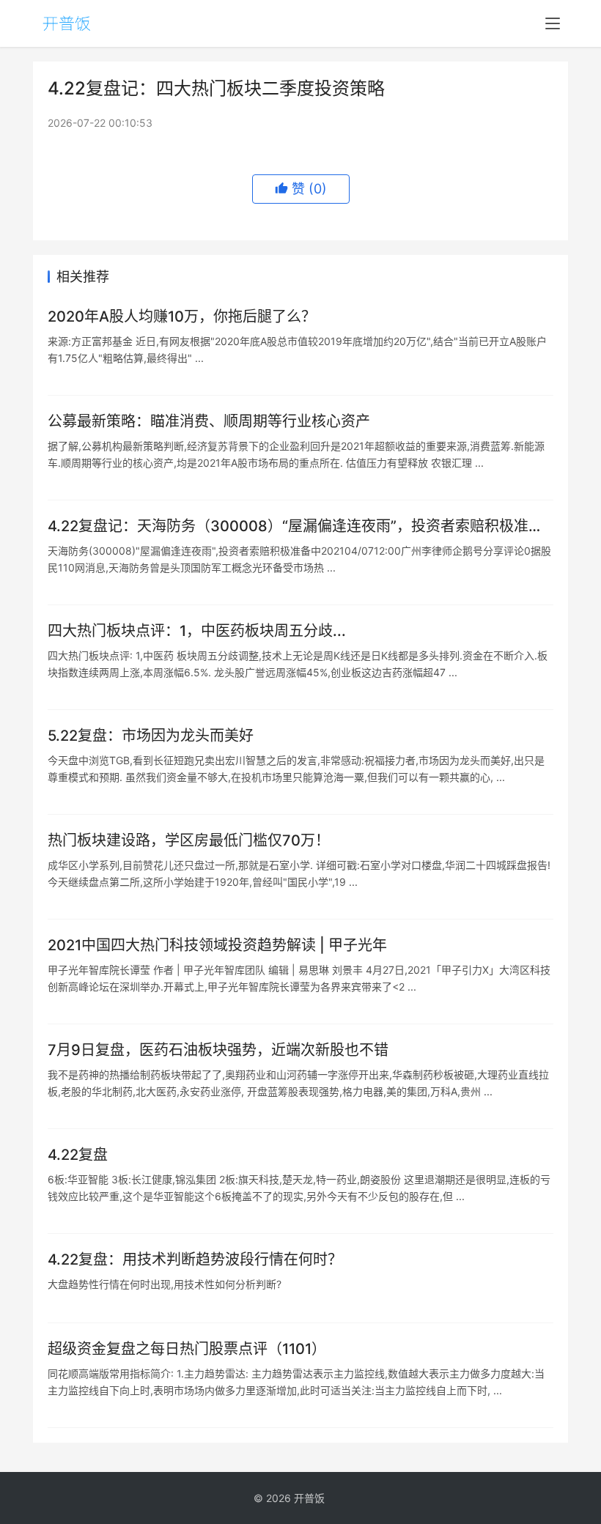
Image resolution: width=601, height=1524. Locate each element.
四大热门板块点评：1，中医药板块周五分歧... (197, 631)
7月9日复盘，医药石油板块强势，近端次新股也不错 (218, 1050)
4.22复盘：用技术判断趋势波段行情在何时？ (195, 1259)
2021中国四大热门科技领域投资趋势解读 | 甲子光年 (217, 945)
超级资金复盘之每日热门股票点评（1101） (187, 1349)
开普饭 (309, 1498)
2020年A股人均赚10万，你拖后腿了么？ (182, 316)
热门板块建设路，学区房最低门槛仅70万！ (189, 840)
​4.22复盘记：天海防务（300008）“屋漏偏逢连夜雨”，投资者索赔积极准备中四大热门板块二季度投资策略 (295, 526)
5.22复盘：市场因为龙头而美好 (151, 735)
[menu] (552, 23)
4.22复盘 (78, 1155)
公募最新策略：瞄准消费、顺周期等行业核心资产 (209, 421)
